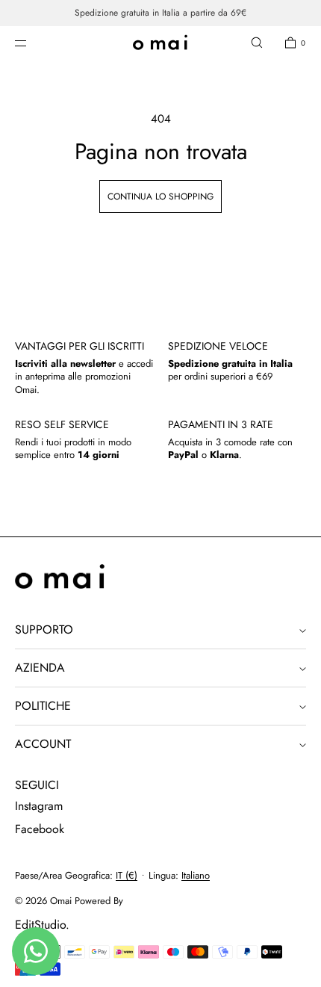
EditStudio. (42, 924)
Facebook (39, 829)
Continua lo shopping (160, 196)
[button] (256, 42)
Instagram (39, 805)
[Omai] (160, 43)
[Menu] (33, 42)
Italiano (195, 875)
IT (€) (126, 875)
